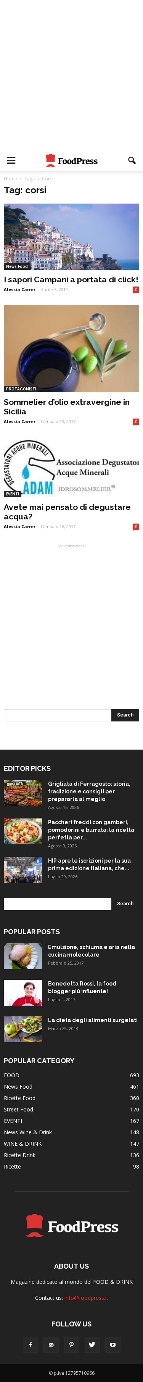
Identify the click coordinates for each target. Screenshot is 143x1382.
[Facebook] (30, 1345)
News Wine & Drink (28, 1132)
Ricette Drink (19, 1155)
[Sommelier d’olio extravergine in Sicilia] (71, 348)
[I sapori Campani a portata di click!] (71, 237)
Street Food (18, 1109)
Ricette (12, 1166)
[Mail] (51, 1345)
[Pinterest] (71, 1345)
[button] (132, 160)
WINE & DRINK (23, 1143)
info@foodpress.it (86, 1297)
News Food (17, 266)
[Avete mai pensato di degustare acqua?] (71, 467)
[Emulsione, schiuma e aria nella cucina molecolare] (23, 956)
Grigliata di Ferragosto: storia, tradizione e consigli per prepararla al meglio (89, 791)
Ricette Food (19, 1098)
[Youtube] (113, 1345)
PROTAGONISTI (21, 389)
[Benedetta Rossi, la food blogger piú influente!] (23, 993)
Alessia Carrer (19, 289)
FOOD (11, 1075)
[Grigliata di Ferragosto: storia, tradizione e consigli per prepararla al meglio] (23, 793)
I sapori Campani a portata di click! (71, 279)
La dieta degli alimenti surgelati (93, 1020)
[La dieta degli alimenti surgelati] (23, 1029)
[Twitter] (92, 1345)
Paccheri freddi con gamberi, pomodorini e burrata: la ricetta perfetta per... (91, 830)
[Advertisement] (71, 75)
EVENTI (12, 494)
